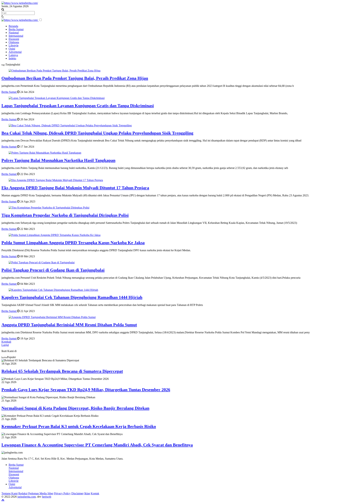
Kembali (6, 341)
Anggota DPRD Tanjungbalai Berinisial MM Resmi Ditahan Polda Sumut (69, 324)
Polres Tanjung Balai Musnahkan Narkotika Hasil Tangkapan (58, 160)
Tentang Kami (9, 493)
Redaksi (22, 493)
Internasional (16, 35)
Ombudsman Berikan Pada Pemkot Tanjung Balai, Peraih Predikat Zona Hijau (74, 78)
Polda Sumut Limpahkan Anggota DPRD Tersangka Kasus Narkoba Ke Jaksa (73, 242)
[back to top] (2, 499)
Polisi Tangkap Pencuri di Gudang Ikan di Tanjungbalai (53, 270)
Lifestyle (14, 45)
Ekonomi (14, 39)
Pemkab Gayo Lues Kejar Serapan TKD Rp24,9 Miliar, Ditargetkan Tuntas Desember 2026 (85, 389)
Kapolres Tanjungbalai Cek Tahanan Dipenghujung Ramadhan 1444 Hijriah (71, 297)
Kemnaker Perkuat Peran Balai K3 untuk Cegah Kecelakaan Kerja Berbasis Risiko (78, 426)
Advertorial (15, 51)
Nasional (14, 32)
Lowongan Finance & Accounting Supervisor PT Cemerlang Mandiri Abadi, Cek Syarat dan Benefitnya (97, 445)
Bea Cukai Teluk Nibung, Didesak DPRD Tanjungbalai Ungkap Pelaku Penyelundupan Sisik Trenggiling (97, 133)
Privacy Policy (62, 493)
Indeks (12, 58)
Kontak (95, 493)
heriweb (46, 496)
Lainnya (13, 55)
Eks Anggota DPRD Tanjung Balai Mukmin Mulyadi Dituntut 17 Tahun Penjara (75, 187)
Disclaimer (77, 493)
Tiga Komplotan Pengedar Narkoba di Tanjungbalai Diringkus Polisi (65, 215)
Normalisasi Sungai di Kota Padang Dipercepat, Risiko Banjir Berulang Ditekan (75, 408)
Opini (12, 48)
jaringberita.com (26, 496)
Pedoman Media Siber (40, 493)
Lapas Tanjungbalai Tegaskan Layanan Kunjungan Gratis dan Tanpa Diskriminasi (77, 105)
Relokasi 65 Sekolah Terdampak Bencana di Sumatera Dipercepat (62, 371)
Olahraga (14, 42)
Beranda (13, 26)
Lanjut (5, 344)
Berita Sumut (16, 29)
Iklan (87, 493)
